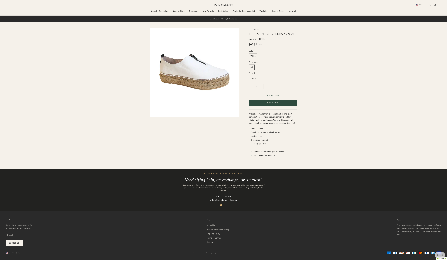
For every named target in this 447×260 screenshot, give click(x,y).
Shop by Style (179, 11)
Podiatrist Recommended (244, 11)
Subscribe (14, 243)
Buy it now (272, 103)
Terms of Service (214, 238)
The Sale (263, 11)
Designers (193, 11)
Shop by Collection (159, 11)
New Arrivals (208, 11)
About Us (211, 225)
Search (210, 242)
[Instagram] (221, 205)
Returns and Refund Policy (218, 229)
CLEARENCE (254, 29)
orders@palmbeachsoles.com (223, 200)
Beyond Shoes (278, 11)
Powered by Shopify (211, 253)
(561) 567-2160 (223, 196)
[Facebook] (226, 205)
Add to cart (273, 95)
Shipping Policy (213, 234)
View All (292, 11)
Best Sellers (223, 11)
